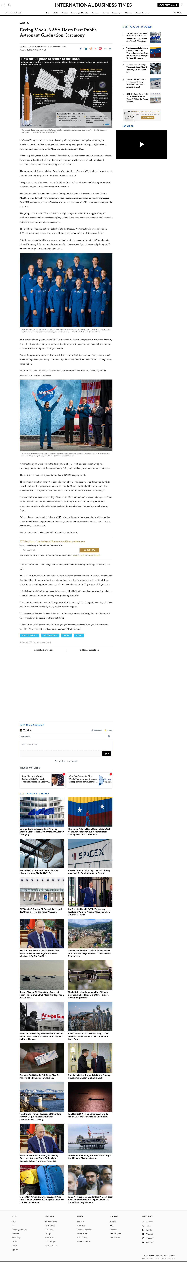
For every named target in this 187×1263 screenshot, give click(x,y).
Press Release (50, 1238)
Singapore (113, 1230)
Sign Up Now (148, 117)
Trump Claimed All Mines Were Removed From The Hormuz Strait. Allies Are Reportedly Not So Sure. (42, 995)
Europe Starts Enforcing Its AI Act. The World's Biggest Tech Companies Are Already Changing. (42, 832)
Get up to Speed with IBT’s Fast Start (146, 111)
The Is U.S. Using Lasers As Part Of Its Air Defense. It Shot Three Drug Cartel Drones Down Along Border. (88, 995)
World (55, 13)
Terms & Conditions (84, 1230)
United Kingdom (115, 1234)
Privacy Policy (94, 555)
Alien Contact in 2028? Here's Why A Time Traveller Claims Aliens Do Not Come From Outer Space (88, 1036)
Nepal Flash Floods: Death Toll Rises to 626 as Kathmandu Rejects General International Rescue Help (89, 953)
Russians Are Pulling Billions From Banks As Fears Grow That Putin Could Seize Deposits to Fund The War (41, 1036)
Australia (113, 1222)
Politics (64, 13)
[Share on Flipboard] (95, 48)
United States (115, 1238)
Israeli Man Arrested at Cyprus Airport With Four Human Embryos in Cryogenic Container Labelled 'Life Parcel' (42, 1200)
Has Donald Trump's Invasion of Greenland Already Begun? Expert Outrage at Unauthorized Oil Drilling (40, 1117)
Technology (116, 13)
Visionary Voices (51, 1222)
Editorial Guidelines (89, 650)
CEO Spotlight (50, 1242)
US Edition (177, 13)
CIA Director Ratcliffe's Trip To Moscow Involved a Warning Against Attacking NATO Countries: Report (89, 912)
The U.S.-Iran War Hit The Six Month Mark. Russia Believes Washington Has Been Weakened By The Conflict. (40, 953)
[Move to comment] (110, 48)
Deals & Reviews (142, 13)
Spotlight (48, 1234)
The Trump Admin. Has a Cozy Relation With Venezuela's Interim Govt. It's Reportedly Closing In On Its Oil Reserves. (89, 832)
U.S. (47, 13)
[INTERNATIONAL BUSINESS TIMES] (93, 5)
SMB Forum (49, 1230)
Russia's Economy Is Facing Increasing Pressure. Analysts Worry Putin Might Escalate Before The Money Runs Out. (39, 1158)
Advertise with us (83, 1242)
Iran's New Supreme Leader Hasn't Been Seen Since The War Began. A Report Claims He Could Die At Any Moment (90, 1200)
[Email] (105, 48)
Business (95, 13)
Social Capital (50, 1226)
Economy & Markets (79, 13)
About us (80, 1222)
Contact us (81, 1226)
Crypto (105, 13)
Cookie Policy (82, 1238)
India (111, 1226)
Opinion (128, 13)
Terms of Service (79, 555)
